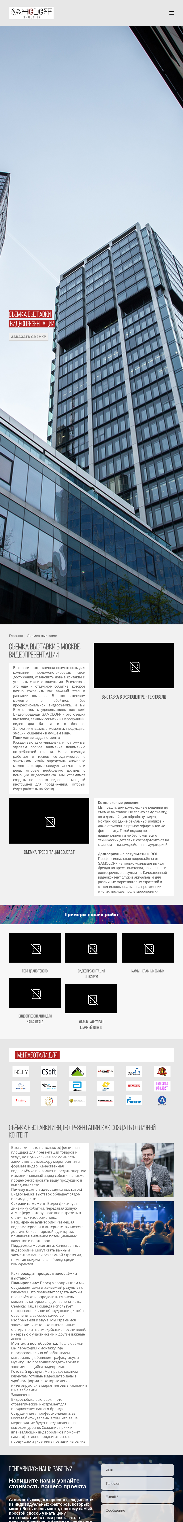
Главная (16, 635)
